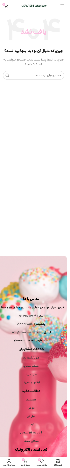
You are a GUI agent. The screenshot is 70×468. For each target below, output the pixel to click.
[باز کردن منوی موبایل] (62, 6)
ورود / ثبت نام (31, 358)
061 (21, 316)
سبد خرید (31, 374)
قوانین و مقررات (31, 382)
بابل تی (31, 416)
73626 (32, 316)
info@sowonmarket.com (27, 332)
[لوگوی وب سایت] (33, 6)
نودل (31, 424)
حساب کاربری (31, 366)
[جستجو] (7, 75)
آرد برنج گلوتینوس (31, 433)
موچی (31, 408)
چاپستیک (31, 400)
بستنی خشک (31, 441)
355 (26, 316)
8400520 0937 (25, 324)
